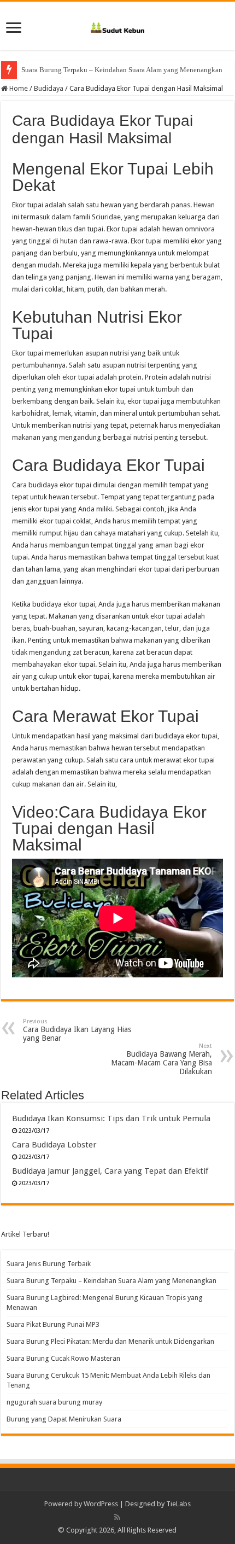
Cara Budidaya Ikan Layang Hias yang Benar (77, 1030)
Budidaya (48, 88)
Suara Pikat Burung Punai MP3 (53, 1324)
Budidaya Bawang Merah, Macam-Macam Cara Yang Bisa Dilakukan (161, 1059)
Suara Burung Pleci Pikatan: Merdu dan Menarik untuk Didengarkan (110, 1341)
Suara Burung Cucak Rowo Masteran (63, 1358)
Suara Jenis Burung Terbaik (49, 1264)
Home (18, 88)
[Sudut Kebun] (118, 26)
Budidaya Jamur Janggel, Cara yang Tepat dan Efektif (110, 1171)
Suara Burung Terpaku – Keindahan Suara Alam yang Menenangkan (121, 70)
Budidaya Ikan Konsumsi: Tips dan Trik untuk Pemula (111, 1118)
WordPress (101, 1504)
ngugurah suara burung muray (54, 1402)
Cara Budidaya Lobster (54, 1145)
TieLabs (178, 1504)
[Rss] (117, 1517)
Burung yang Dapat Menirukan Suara (64, 1419)
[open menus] (14, 29)
